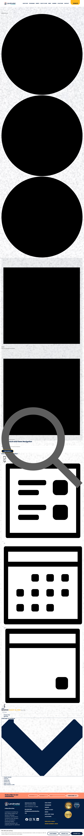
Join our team (49, 814)
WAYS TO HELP (49, 809)
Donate (75, 3)
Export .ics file (7, 783)
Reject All (64, 833)
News (49, 3)
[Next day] (4, 707)
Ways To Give (43, 3)
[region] (42, 832)
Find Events (7, 451)
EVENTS (47, 807)
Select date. (23, 710)
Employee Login (50, 821)
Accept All (76, 833)
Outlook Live (7, 781)
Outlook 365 (6, 780)
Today (2, 708)
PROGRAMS (48, 805)
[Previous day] (4, 705)
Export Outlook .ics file (9, 784)
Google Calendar (8, 777)
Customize (53, 833)
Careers (54, 3)
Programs (32, 3)
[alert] (42, 303)
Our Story (25, 3)
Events (37, 3)
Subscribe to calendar (8, 718)
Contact (66, 3)
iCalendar (6, 778)
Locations (60, 3)
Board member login (51, 823)
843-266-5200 (28, 809)
